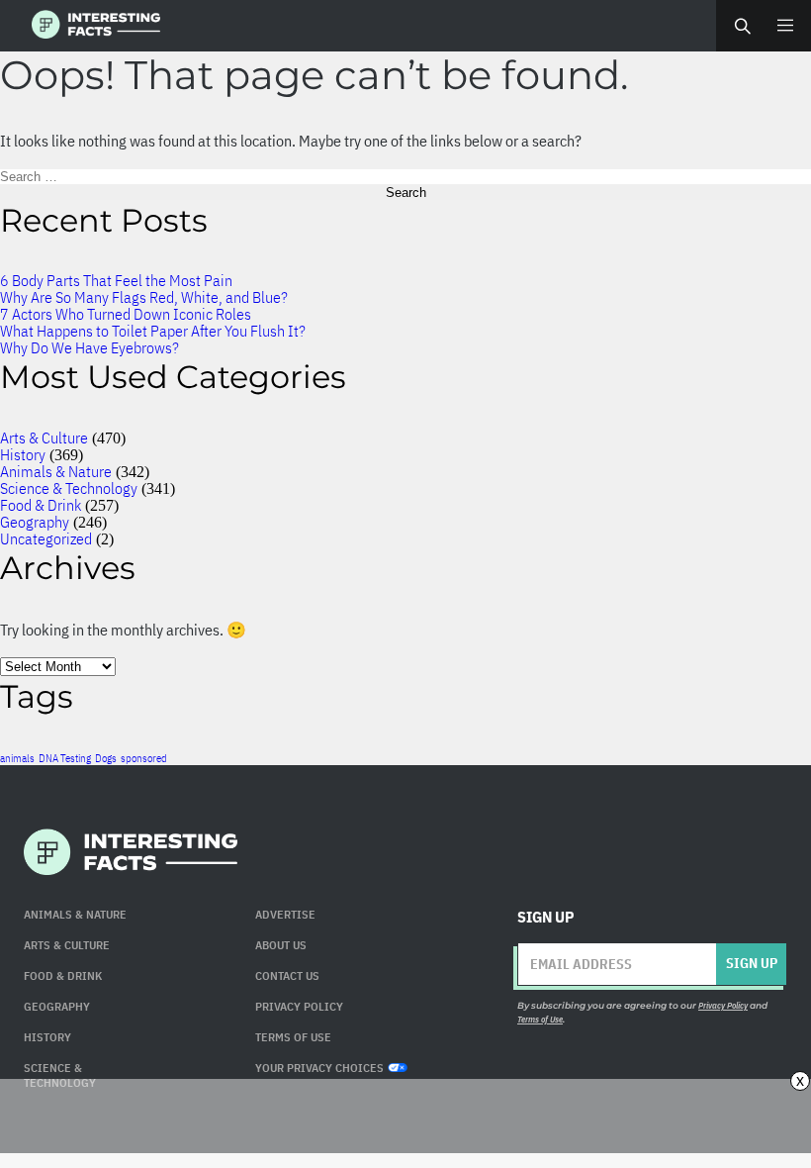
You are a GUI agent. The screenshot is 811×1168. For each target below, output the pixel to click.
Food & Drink (40, 505)
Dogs (106, 758)
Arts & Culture (44, 437)
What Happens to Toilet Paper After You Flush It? (153, 331)
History (22, 454)
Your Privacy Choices (319, 1067)
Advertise (285, 914)
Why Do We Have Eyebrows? (89, 347)
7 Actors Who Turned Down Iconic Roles (125, 314)
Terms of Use (540, 1019)
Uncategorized (46, 538)
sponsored (144, 758)
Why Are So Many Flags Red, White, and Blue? (144, 297)
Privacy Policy (299, 1006)
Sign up (751, 963)
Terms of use (293, 1036)
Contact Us (287, 975)
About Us (281, 944)
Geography (34, 522)
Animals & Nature (56, 471)
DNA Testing (65, 758)
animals (17, 758)
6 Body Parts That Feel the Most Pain (116, 280)
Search (741, 25)
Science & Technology (68, 488)
